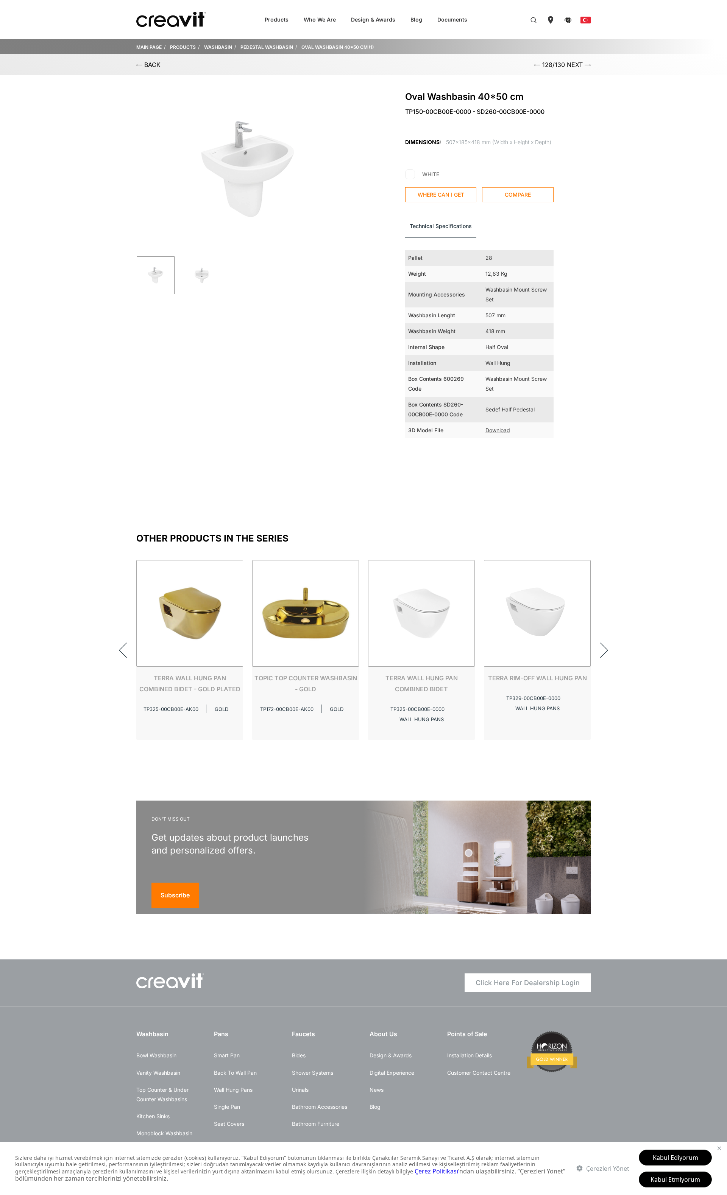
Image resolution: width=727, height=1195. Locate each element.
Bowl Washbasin (156, 1055)
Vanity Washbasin (158, 1072)
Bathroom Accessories (319, 1106)
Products (277, 19)
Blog (416, 19)
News (377, 1089)
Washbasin (152, 1034)
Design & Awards (373, 19)
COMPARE (518, 194)
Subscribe (175, 895)
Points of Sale (467, 1034)
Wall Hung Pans (233, 1089)
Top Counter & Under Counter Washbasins (162, 1094)
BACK (151, 64)
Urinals (300, 1089)
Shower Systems (312, 1072)
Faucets (303, 1034)
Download (497, 430)
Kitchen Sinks (153, 1116)
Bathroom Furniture (315, 1124)
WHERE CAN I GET (441, 194)
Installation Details (469, 1055)
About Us (383, 1034)
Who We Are (320, 19)
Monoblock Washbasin (164, 1133)
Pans (221, 1034)
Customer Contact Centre (478, 1072)
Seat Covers (229, 1124)
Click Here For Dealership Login (528, 983)
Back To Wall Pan (235, 1072)
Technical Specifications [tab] (441, 226)
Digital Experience (392, 1072)
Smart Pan (227, 1055)
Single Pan (227, 1106)
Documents (452, 19)
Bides (299, 1055)
